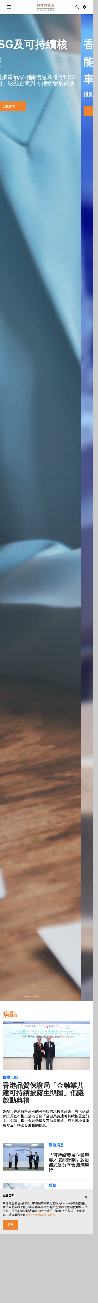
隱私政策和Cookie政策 (41, 1215)
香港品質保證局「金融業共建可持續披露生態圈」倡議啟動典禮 (43, 1093)
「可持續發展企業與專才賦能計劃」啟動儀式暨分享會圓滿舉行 (69, 1162)
